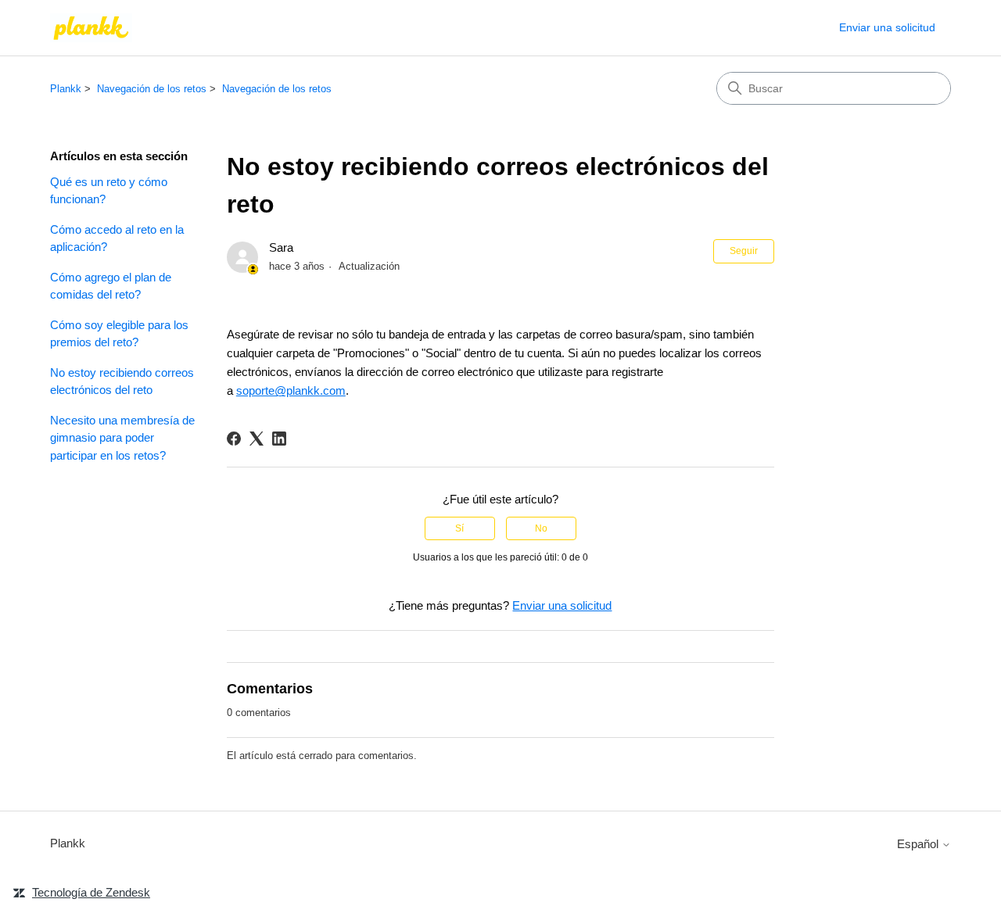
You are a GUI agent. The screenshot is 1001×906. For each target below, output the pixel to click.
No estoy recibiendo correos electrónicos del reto (122, 381)
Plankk (65, 89)
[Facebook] (234, 439)
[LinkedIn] (279, 439)
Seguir (744, 250)
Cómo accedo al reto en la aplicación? (117, 238)
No (541, 528)
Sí (459, 528)
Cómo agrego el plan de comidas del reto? (110, 286)
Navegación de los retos (151, 89)
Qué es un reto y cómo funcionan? (108, 190)
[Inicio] (91, 27)
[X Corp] (256, 439)
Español (919, 843)
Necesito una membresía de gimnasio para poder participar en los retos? (122, 438)
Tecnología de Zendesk (91, 892)
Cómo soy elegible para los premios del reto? (119, 333)
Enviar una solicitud (887, 27)
